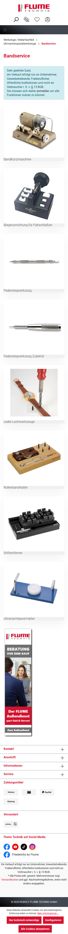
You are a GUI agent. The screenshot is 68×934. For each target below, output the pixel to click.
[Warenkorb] (55, 16)
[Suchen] (16, 19)
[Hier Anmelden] (47, 19)
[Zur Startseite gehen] (34, 8)
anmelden (42, 91)
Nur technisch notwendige (24, 920)
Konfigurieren (53, 920)
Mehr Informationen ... (48, 913)
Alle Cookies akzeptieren (35, 928)
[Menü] (34, 29)
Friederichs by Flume (25, 854)
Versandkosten (9, 879)
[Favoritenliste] (37, 19)
